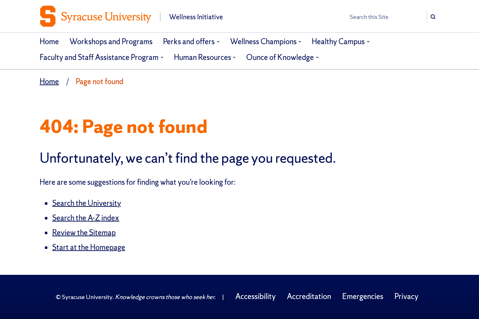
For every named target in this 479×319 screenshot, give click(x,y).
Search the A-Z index (85, 218)
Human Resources (202, 57)
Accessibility (255, 296)
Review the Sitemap (84, 233)
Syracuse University (87, 297)
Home (49, 41)
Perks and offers (189, 41)
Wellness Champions (263, 41)
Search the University (86, 203)
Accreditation (309, 296)
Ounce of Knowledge (280, 57)
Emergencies (362, 296)
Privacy (406, 296)
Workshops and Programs (111, 41)
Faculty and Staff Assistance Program (99, 57)
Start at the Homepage (88, 247)
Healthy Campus (338, 41)
